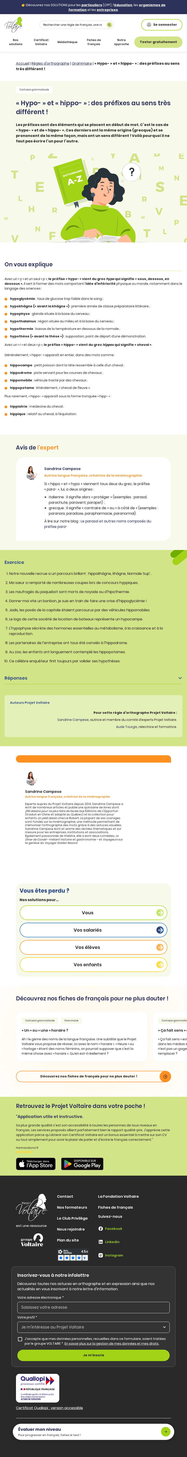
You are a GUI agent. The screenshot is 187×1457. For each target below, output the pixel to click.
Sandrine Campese (73, 719)
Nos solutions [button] (15, 42)
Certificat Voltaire (41, 42)
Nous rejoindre (71, 1229)
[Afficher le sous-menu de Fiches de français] (105, 42)
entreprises (107, 10)
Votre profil (27, 1317)
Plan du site (68, 1240)
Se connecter (165, 24)
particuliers (91, 5)
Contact (65, 1196)
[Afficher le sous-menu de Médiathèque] (76, 42)
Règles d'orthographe (50, 63)
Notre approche (121, 42)
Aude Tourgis (126, 727)
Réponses (16, 678)
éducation (123, 5)
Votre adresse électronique (40, 1297)
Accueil (22, 63)
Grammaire (82, 63)
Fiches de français (94, 42)
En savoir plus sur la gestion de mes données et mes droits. (112, 1343)
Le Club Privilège (72, 1218)
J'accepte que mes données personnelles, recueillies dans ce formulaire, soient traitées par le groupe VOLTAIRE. (97, 1341)
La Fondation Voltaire (118, 1196)
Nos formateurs (72, 1207)
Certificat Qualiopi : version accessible (49, 1408)
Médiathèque (67, 42)
